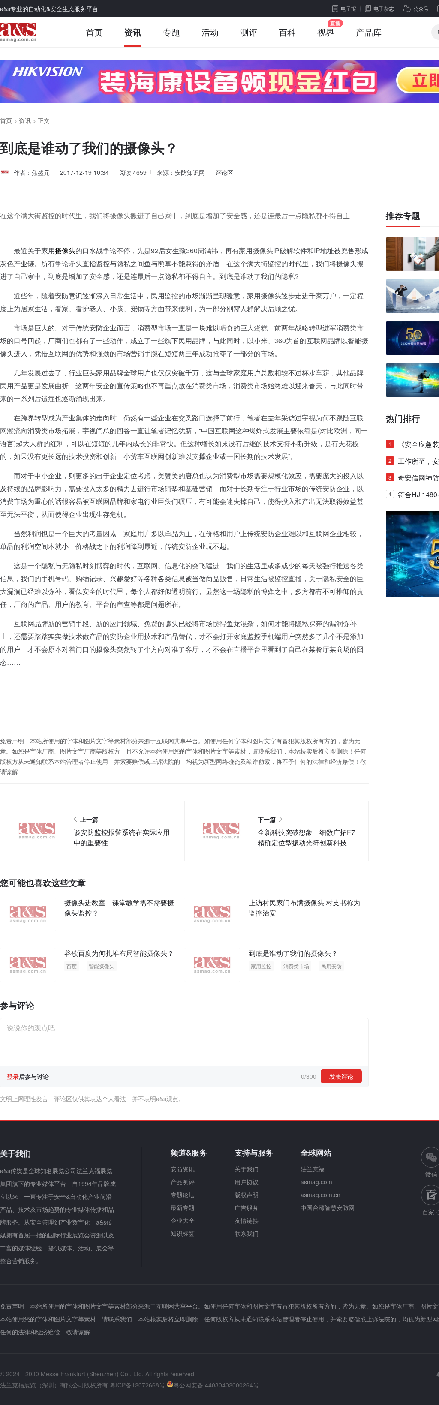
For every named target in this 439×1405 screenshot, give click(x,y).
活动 (210, 32)
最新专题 (183, 1207)
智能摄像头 (101, 966)
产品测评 (183, 1181)
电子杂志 (383, 8)
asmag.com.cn (320, 1194)
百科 (287, 32)
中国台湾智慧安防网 (328, 1207)
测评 (248, 32)
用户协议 (247, 1181)
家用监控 (261, 966)
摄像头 (65, 250)
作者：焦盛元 (32, 172)
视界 (325, 32)
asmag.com (316, 1181)
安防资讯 (183, 1169)
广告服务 (247, 1207)
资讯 (132, 32)
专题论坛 (183, 1194)
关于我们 (247, 1169)
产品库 (369, 32)
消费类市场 (296, 966)
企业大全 (183, 1220)
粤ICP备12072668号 (137, 1385)
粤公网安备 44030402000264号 (216, 1385)
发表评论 (341, 1076)
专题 (171, 32)
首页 (94, 32)
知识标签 (183, 1233)
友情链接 (247, 1220)
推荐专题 (403, 216)
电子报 (348, 8)
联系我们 (247, 1233)
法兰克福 (313, 1169)
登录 (13, 1076)
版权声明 (247, 1194)
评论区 (224, 172)
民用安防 (331, 966)
